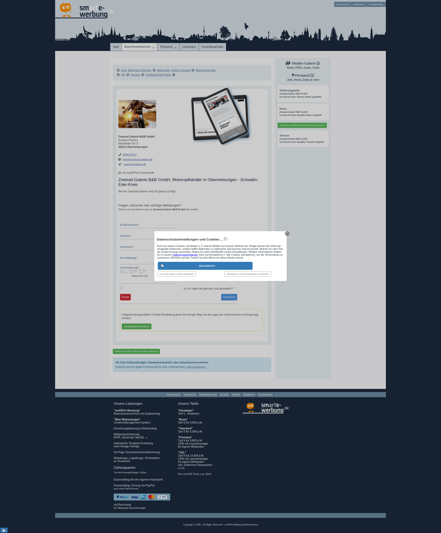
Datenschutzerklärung (185, 254)
